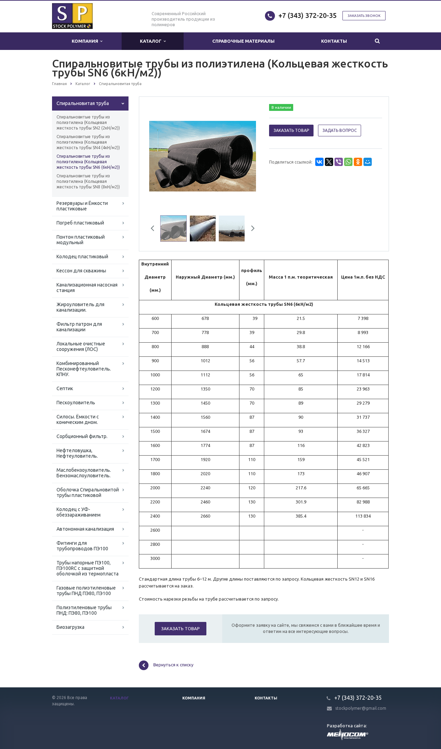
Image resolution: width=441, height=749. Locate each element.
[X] (329, 162)
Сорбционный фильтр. (82, 436)
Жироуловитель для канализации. (80, 307)
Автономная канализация (85, 529)
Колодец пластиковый (82, 256)
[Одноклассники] (358, 162)
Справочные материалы (243, 41)
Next (247, 155)
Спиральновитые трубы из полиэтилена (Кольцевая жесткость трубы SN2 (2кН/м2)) (88, 122)
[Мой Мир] (367, 162)
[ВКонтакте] (319, 162)
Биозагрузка (70, 627)
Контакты (334, 41)
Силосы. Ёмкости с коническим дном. (78, 419)
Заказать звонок (364, 16)
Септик (65, 388)
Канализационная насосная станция (87, 287)
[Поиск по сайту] (377, 41)
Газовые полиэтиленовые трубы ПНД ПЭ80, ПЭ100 (86, 590)
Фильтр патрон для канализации (79, 326)
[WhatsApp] (348, 162)
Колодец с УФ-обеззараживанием (79, 512)
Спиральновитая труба (83, 103)
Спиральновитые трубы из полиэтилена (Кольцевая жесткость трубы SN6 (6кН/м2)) (88, 161)
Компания (86, 41)
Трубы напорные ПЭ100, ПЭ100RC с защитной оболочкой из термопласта (88, 568)
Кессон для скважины (81, 270)
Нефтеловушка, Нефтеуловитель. (77, 453)
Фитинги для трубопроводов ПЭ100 (82, 545)
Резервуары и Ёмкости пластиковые (82, 205)
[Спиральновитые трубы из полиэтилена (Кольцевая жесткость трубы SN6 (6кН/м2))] (202, 155)
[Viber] (339, 162)
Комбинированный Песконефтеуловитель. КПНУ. (84, 369)
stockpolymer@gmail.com (360, 708)
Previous (159, 155)
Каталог (152, 41)
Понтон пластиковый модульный (81, 239)
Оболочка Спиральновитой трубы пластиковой (88, 492)
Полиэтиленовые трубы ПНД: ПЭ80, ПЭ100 (84, 610)
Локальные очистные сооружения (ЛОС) (81, 346)
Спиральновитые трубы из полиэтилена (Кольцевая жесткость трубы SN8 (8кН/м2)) (88, 181)
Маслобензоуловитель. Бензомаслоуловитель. (84, 472)
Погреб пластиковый (80, 223)
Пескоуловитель (76, 402)
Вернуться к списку (173, 665)
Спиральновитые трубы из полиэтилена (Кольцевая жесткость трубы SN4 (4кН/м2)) (88, 142)
